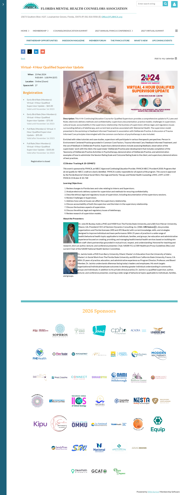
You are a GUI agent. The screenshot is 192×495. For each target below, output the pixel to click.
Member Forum (97, 40)
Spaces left (28, 85)
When (30, 74)
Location (29, 81)
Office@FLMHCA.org (112, 17)
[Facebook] (23, 51)
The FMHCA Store (120, 40)
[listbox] (166, 58)
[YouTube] (42, 51)
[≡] (174, 30)
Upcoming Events (162, 40)
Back (23, 58)
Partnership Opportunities (42, 40)
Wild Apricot (153, 491)
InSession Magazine (73, 40)
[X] (29, 51)
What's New (141, 40)
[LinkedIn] (36, 51)
